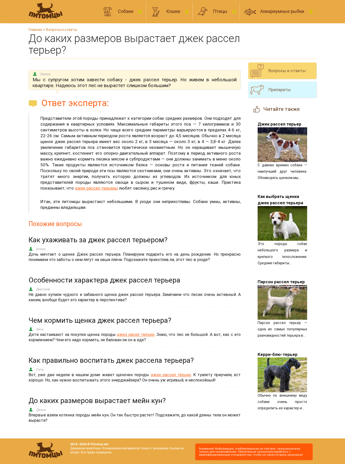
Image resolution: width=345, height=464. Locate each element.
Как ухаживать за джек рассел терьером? (98, 240)
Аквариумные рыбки (282, 11)
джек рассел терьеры (96, 188)
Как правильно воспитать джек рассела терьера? (111, 360)
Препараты (279, 89)
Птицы (220, 11)
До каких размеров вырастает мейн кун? (97, 400)
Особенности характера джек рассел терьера (104, 280)
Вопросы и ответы (61, 30)
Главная (35, 30)
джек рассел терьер (171, 374)
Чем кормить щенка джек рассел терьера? (100, 320)
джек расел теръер (136, 334)
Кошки (173, 11)
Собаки (126, 11)
